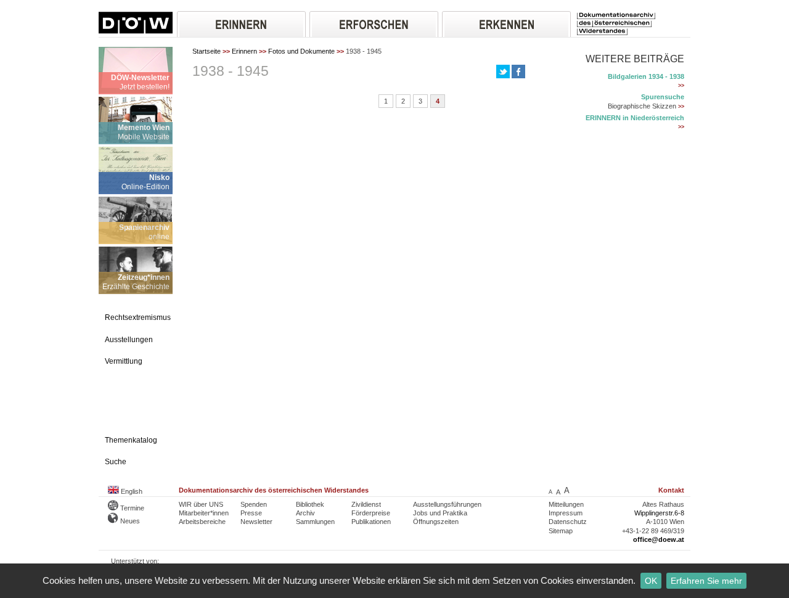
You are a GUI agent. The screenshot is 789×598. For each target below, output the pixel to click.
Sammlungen (315, 521)
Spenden (253, 504)
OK (651, 581)
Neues (129, 521)
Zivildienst (366, 504)
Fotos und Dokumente (301, 51)
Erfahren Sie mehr (706, 581)
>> (681, 86)
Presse (251, 513)
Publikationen (371, 521)
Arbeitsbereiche (202, 521)
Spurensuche (662, 96)
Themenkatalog (131, 440)
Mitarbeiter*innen (204, 513)
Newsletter (256, 521)
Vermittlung (123, 361)
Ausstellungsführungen (447, 504)
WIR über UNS (201, 504)
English (130, 491)
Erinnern (244, 51)
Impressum (566, 513)
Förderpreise (370, 513)
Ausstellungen (129, 339)
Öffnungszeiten (436, 521)
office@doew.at (658, 539)
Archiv (305, 513)
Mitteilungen (566, 504)
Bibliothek (310, 504)
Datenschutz (568, 521)
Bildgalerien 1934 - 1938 (646, 76)
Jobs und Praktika (440, 513)
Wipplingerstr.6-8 (659, 513)
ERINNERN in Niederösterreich (635, 117)
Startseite (206, 51)
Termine (131, 508)
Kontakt (671, 490)
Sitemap (561, 531)
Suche (115, 461)
